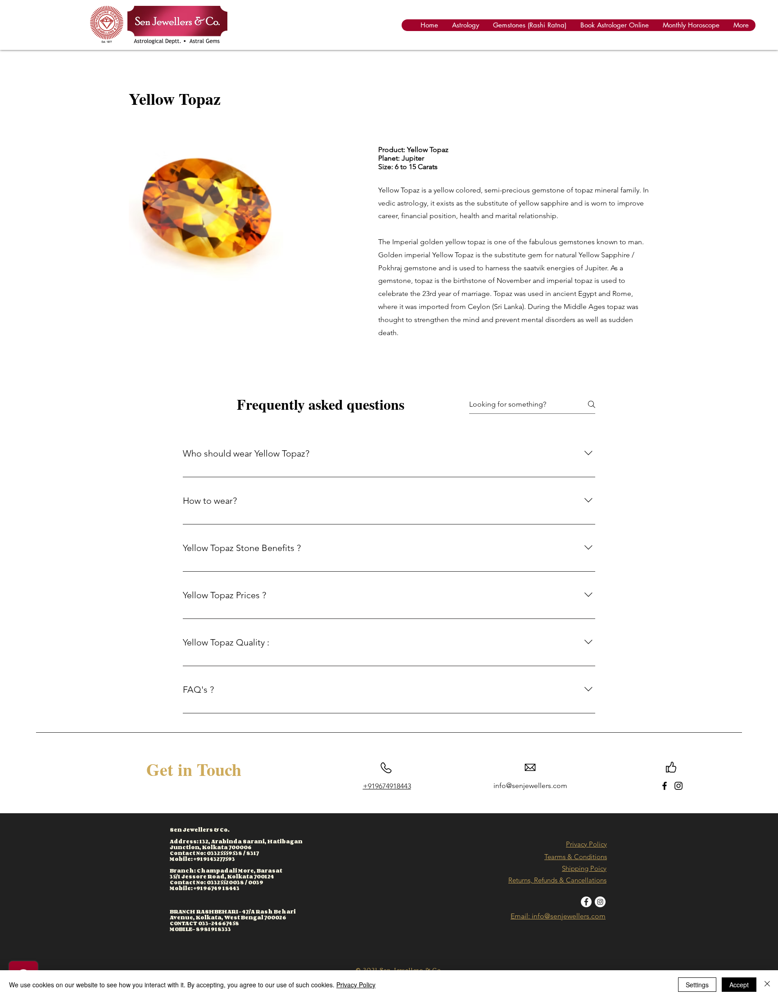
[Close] (767, 984)
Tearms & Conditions (575, 856)
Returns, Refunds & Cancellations (557, 880)
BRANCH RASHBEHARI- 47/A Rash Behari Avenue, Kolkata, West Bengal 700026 (233, 914)
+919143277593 (214, 859)
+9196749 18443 (217, 888)
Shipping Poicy (584, 868)
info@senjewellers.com (530, 785)
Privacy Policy (586, 844)
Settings (697, 984)
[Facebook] (664, 785)
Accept (739, 984)
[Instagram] (678, 785)
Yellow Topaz (175, 98)
